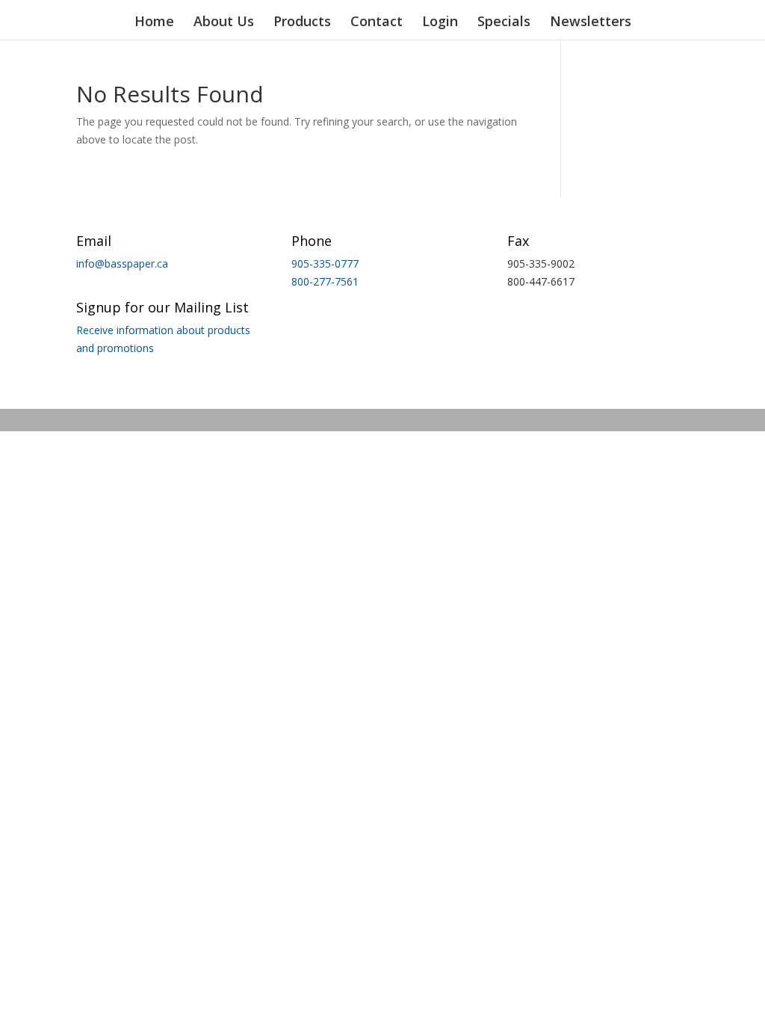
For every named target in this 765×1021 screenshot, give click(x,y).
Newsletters (590, 23)
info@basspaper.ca (122, 263)
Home (154, 23)
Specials (503, 23)
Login (440, 23)
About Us (223, 23)
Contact (376, 23)
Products (302, 23)
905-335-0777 (325, 263)
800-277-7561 (325, 281)
